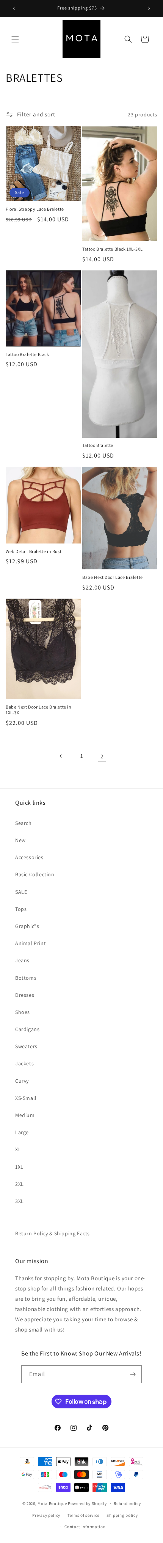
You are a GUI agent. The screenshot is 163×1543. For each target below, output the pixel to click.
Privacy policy (46, 1515)
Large (22, 1132)
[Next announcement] (149, 8)
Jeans (22, 960)
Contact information (84, 1526)
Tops (21, 909)
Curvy (22, 1080)
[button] (15, 39)
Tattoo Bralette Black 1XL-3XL (112, 249)
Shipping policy (122, 1515)
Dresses (24, 995)
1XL (19, 1166)
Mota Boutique (52, 1503)
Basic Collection (35, 874)
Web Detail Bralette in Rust (33, 551)
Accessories (29, 857)
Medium (25, 1115)
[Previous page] (61, 756)
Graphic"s (27, 926)
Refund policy (127, 1503)
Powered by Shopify (87, 1503)
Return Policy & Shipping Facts (52, 1233)
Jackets (24, 1063)
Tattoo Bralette (97, 445)
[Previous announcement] (14, 8)
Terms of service (83, 1515)
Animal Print (30, 943)
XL (18, 1149)
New (20, 840)
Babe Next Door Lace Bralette (112, 577)
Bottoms (25, 977)
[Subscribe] (133, 1374)
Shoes (22, 1012)
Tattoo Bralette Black (27, 354)
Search (23, 823)
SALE (21, 891)
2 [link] (101, 756)
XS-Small (26, 1098)
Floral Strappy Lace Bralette (35, 209)
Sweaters (26, 1046)
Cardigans (27, 1029)
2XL (19, 1184)
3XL (19, 1201)
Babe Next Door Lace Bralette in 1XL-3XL (39, 710)
